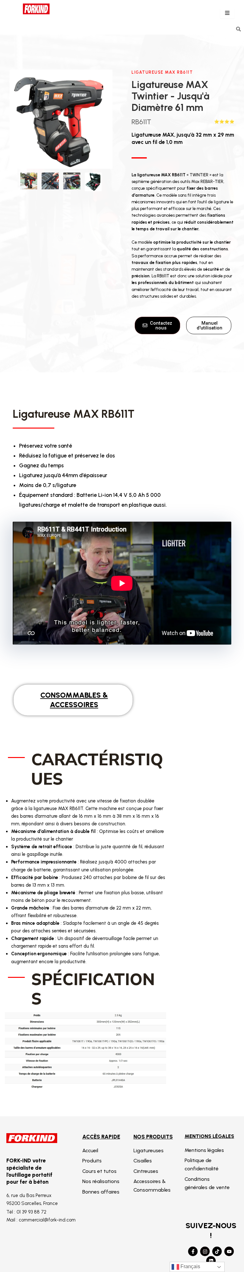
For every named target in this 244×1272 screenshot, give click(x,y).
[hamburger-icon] (227, 13)
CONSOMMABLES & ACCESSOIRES (74, 700)
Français (189, 1266)
